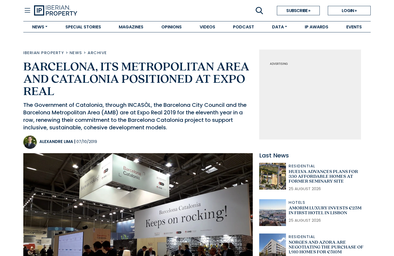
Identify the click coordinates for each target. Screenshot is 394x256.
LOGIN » (349, 10)
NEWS (38, 27)
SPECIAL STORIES (83, 27)
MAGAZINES (131, 27)
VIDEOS (207, 27)
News (76, 52)
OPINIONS (171, 27)
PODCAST (243, 27)
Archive (97, 52)
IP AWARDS (316, 27)
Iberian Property (43, 52)
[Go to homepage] (115, 10)
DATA (278, 27)
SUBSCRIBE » (298, 10)
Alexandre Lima (56, 141)
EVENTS (354, 27)
